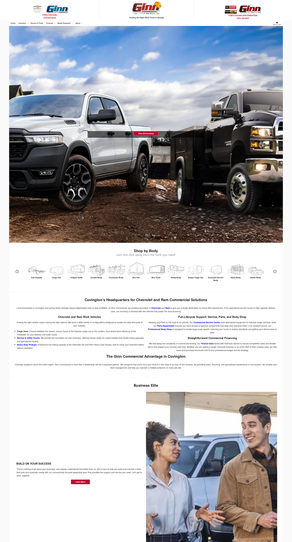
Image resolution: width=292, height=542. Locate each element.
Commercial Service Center (206, 322)
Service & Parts (37, 23)
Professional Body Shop (160, 329)
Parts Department (165, 325)
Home (13, 23)
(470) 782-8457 (243, 18)
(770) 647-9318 (49, 17)
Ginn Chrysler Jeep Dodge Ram (243, 15)
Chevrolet (156, 307)
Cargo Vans (22, 331)
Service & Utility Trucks (28, 337)
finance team (207, 343)
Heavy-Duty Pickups (27, 344)
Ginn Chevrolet (50, 14)
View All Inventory (146, 133)
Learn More (80, 482)
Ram (167, 307)
